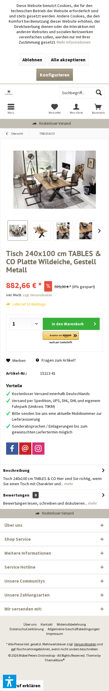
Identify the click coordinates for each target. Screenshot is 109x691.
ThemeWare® (54, 660)
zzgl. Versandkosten (37, 295)
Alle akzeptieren (68, 60)
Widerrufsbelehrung (71, 624)
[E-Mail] (25, 448)
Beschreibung (16, 470)
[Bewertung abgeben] (54, 277)
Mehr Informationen (74, 42)
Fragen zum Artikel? (58, 360)
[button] (60, 337)
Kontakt (47, 624)
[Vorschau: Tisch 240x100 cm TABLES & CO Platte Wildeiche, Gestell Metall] (18, 230)
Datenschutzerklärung (27, 629)
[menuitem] (11, 109)
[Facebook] (12, 448)
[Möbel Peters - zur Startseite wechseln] (27, 93)
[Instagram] (38, 448)
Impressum (54, 633)
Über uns (30, 624)
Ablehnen (32, 60)
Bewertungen (16, 495)
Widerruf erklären (21, 685)
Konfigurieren (54, 75)
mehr (68, 483)
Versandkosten (85, 644)
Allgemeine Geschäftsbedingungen (74, 629)
